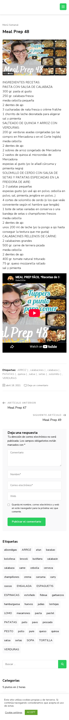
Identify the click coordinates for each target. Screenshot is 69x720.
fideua (43, 595)
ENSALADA (24, 586)
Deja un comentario (37, 385)
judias (41, 604)
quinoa (21, 374)
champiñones (11, 577)
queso (42, 631)
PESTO (8, 631)
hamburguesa (12, 604)
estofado (29, 595)
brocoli (24, 559)
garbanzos (58, 595)
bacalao (50, 550)
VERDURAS (10, 378)
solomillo (54, 374)
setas (42, 374)
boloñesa (9, 559)
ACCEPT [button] (31, 712)
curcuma (40, 577)
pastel (50, 613)
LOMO (8, 613)
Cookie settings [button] (13, 712)
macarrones (23, 613)
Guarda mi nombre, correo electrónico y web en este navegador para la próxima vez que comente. (35, 508)
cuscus (8, 586)
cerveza (48, 568)
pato (24, 622)
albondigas (10, 550)
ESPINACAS (11, 595)
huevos (29, 604)
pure (31, 631)
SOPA (30, 640)
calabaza (52, 370)
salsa (32, 374)
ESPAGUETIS (45, 586)
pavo (35, 622)
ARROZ (21, 370)
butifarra (37, 559)
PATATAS (8, 374)
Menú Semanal (10, 25)
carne (22, 568)
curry (53, 577)
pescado (48, 622)
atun (38, 550)
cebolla (34, 568)
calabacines (37, 370)
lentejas (54, 604)
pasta (38, 613)
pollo (21, 631)
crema (27, 577)
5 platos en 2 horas (14, 687)
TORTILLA (45, 640)
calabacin (52, 559)
